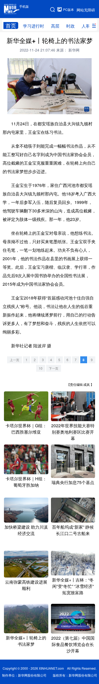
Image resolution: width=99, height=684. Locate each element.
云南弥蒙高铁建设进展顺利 (26, 585)
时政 (70, 26)
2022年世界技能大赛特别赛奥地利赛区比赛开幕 (73, 431)
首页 (11, 25)
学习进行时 (33, 26)
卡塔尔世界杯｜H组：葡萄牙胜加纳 (26, 482)
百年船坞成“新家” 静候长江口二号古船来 (73, 530)
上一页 (14, 359)
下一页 (53, 368)
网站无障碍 (86, 9)
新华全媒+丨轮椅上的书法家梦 (26, 641)
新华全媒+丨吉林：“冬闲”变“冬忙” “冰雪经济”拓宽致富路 (73, 586)
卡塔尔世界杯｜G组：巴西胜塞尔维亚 (26, 428)
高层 (55, 26)
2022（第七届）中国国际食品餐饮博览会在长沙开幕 (73, 644)
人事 (86, 26)
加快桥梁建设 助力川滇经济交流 (26, 530)
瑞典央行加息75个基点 (72, 482)
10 (41, 368)
